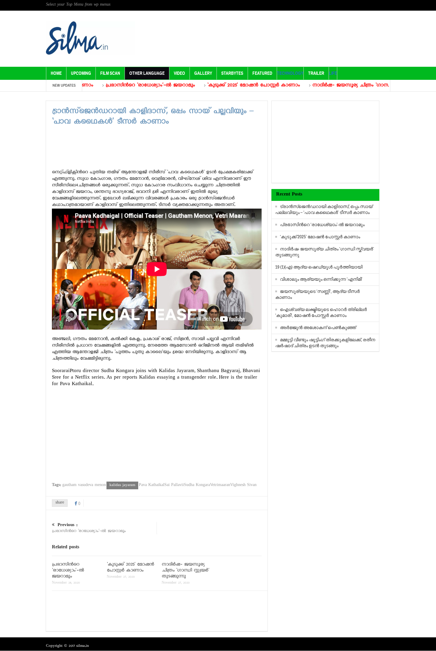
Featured (262, 73)
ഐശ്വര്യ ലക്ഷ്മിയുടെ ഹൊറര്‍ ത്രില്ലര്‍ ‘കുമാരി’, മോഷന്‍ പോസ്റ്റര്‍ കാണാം (321, 312)
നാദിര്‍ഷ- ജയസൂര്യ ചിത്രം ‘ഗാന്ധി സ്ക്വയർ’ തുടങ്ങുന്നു (355, 85)
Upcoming (81, 73)
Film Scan (110, 73)
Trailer (316, 73)
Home (56, 73)
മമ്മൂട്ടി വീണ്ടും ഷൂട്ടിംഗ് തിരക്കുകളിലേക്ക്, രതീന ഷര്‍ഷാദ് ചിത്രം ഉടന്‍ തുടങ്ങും (325, 343)
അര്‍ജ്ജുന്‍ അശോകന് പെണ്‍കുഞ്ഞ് (318, 328)
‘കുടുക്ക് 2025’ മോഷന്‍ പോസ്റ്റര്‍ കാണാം (234, 85)
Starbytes (232, 73)
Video (179, 73)
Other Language (147, 73)
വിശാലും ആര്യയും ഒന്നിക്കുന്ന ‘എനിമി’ (321, 279)
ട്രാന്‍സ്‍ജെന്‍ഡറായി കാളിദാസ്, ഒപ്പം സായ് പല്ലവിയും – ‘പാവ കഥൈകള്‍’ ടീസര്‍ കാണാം (324, 209)
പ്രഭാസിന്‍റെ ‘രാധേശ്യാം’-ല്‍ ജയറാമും (130, 85)
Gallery (203, 73)
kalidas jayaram (122, 485)
